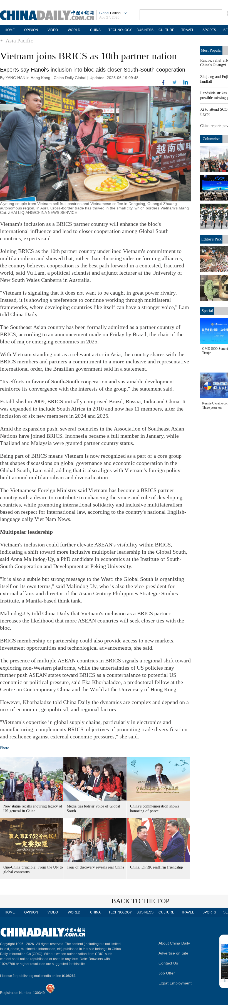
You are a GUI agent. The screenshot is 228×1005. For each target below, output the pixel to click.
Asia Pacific (19, 40)
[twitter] (185, 83)
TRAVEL (187, 30)
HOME (10, 30)
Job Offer (166, 973)
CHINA (95, 30)
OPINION (31, 30)
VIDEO (53, 30)
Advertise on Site (173, 953)
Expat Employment (175, 983)
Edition (110, 13)
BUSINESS (145, 30)
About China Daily (174, 943)
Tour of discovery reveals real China (95, 867)
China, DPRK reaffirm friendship (156, 867)
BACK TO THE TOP (140, 901)
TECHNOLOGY (120, 30)
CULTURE (166, 30)
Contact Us (168, 963)
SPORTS (209, 30)
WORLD (74, 30)
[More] (163, 85)
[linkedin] (175, 84)
